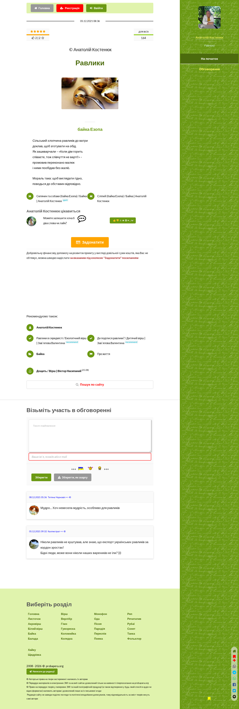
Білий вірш (35, 628)
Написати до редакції (44, 671)
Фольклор (134, 638)
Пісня (98, 623)
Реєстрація (72, 8)
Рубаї (131, 623)
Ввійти (98, 8)
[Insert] (81, 468)
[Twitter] (234, 691)
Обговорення (209, 69)
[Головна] (234, 651)
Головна (44, 8)
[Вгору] (234, 697)
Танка (131, 633)
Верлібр (66, 618)
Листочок (34, 618)
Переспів (100, 633)
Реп (129, 614)
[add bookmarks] (234, 658)
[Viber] (234, 666)
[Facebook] (234, 685)
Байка (40, 354)
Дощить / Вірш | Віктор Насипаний (58, 371)
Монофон (100, 614)
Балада (33, 638)
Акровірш (34, 623)
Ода (97, 618)
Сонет (131, 628)
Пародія (99, 628)
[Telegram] (234, 672)
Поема (98, 638)
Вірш (64, 614)
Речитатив (134, 618)
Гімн (64, 623)
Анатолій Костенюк (209, 37)
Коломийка (68, 633)
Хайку (32, 649)
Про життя (103, 354)
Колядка (66, 638)
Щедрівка (34, 654)
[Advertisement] (90, 291)
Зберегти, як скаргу (74, 477)
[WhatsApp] (234, 678)
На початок (209, 58)
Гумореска (68, 628)
